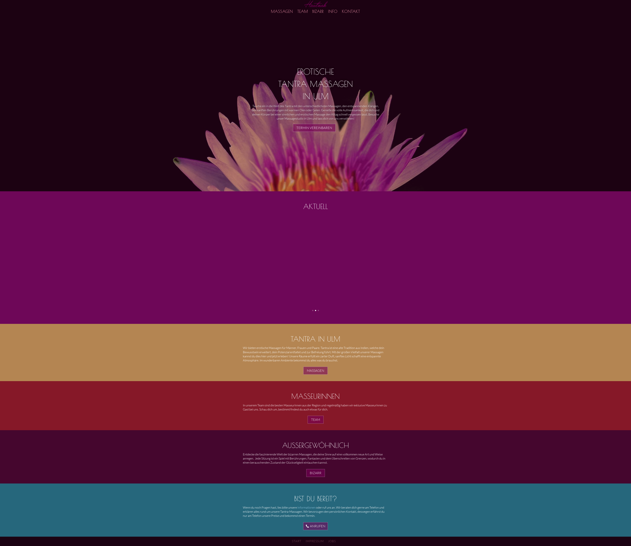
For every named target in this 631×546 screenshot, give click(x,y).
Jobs (332, 541)
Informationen (306, 507)
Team (302, 12)
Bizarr (318, 12)
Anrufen (317, 526)
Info (333, 12)
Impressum (315, 541)
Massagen (282, 12)
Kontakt (351, 12)
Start (296, 541)
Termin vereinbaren (314, 128)
